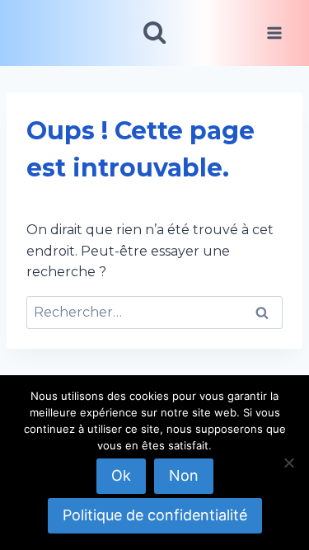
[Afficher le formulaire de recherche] (154, 32)
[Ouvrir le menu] (274, 32)
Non (184, 475)
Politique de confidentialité (155, 515)
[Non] (288, 462)
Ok (121, 475)
